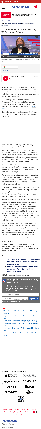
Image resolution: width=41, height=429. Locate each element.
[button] (35, 6)
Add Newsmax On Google (11, 67)
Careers (6, 412)
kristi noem (8, 23)
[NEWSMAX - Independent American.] (20, 7)
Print (4, 70)
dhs (13, 23)
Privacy (4, 301)
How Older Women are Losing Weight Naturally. (20, 321)
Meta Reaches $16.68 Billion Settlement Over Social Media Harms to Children (24, 14)
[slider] (20, 55)
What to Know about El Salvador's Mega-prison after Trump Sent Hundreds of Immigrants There (22, 269)
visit (15, 23)
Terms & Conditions (25, 412)
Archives (33, 409)
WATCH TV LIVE (11, 2)
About (5, 409)
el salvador (25, 23)
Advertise (17, 409)
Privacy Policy (14, 412)
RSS (28, 409)
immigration (4, 25)
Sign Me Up (34, 299)
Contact (11, 409)
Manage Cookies (20, 415)
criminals (31, 23)
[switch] (7, 56)
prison (19, 23)
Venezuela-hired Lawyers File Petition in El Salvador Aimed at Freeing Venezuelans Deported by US (23, 261)
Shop (23, 409)
